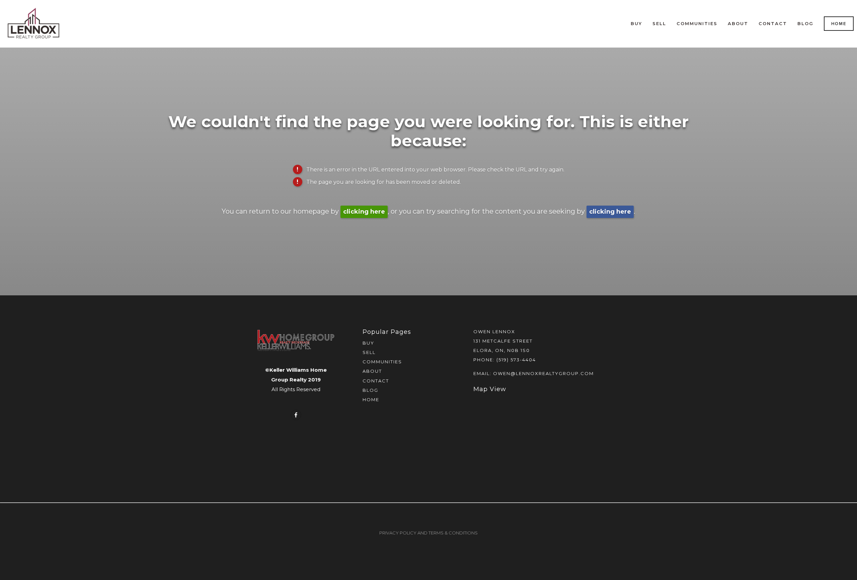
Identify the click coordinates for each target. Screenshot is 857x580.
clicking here (364, 211)
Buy (636, 23)
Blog (805, 23)
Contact (773, 23)
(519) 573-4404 (516, 359)
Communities (697, 23)
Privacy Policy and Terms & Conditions (428, 532)
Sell (659, 23)
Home (839, 23)
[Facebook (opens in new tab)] (296, 415)
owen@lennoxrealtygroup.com (543, 373)
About (738, 23)
